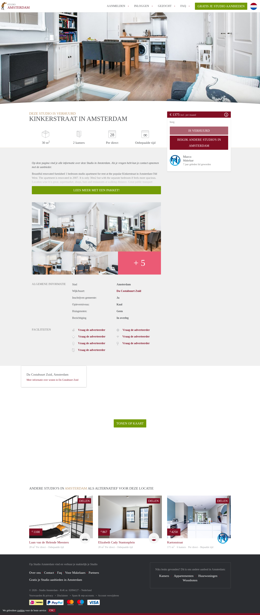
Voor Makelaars (75, 572)
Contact (49, 572)
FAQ (183, 5)
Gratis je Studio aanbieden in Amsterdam (55, 580)
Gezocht (165, 5)
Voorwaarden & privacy (41, 595)
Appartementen (183, 576)
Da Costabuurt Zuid (129, 290)
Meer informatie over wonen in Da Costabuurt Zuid (52, 380)
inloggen (141, 5)
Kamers (164, 576)
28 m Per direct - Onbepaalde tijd (46, 547)
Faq (59, 572)
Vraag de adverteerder (91, 329)
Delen (84, 501)
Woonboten (190, 580)
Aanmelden (116, 5)
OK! (51, 610)
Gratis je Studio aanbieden (221, 6)
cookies (21, 610)
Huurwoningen (207, 576)
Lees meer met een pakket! (96, 190)
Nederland (86, 590)
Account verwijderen (108, 595)
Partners (94, 572)
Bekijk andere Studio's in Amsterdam (199, 142)
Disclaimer (63, 595)
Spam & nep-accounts (83, 595)
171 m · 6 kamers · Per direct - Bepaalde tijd (190, 547)
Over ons (35, 572)
